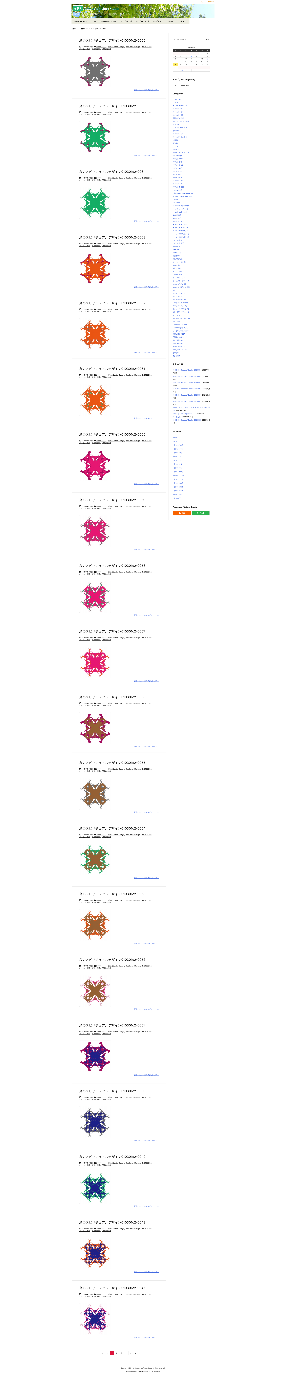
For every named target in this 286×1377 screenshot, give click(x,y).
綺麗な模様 (96, 49)
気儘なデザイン (180, 350)
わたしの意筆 (178, 243)
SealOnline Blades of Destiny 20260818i (187, 370)
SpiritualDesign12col (181, 206)
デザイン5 (178, 165)
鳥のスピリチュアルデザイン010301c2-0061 (112, 369)
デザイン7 (177, 171)
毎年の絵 (177, 131)
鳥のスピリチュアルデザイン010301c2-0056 (112, 697)
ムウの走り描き (179, 262)
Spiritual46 (178, 134)
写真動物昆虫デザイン (181, 318)
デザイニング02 (180, 306)
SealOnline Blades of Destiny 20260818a (187, 382)
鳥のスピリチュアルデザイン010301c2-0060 (112, 434)
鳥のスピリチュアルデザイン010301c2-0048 (112, 1222)
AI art (177, 124)
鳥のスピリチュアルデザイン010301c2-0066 (112, 40)
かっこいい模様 (84, 49)
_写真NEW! (178, 118)
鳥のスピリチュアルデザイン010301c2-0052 (112, 960)
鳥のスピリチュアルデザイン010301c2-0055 (112, 763)
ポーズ (176, 249)
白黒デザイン (179, 293)
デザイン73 (178, 159)
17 (175, 62)
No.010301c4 (182, 231)
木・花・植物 (178, 271)
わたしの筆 (178, 240)
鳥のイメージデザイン (181, 152)
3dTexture (177, 156)
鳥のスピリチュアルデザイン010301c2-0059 (112, 500)
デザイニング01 (180, 303)
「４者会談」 (177, 417)
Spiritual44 (178, 184)
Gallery (176, 265)
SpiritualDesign (180, 137)
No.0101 (177, 215)
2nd (175, 199)
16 (207, 59)
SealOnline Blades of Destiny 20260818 (187, 389)
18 (180, 62)
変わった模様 (179, 346)
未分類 (176, 356)
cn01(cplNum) (181, 212)
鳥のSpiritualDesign (133, 47)
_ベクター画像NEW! (181, 121)
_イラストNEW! (180, 127)
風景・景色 (178, 268)
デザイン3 (177, 162)
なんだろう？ (178, 296)
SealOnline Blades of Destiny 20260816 (187, 401)
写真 (176, 321)
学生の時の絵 (178, 259)
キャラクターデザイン (181, 281)
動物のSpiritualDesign (116, 47)
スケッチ (177, 253)
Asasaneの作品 (179, 284)
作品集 (176, 143)
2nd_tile (176, 203)
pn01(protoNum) (182, 209)
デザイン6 (177, 174)
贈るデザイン (179, 278)
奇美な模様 (178, 343)
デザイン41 (178, 187)
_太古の (177, 99)
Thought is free (155, 1371)
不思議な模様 (106, 49)
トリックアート (179, 299)
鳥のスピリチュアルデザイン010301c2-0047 (112, 1288)
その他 (176, 353)
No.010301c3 (182, 228)
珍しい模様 (178, 340)
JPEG (175, 102)
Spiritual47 (178, 109)
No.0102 (177, 218)
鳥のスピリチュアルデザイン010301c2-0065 (112, 106)
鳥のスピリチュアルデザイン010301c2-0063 (112, 237)
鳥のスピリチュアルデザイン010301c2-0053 (112, 894)
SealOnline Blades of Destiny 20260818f (187, 376)
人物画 (176, 246)
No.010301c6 (182, 237)
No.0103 (177, 221)
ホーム (76, 29)
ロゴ (175, 146)
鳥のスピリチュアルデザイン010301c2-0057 (112, 631)
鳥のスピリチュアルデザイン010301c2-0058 (112, 566)
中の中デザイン (180, 325)
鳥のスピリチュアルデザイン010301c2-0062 (112, 303)
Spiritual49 (178, 115)
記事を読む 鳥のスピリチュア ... (146, 90)
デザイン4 (177, 168)
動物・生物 (178, 274)
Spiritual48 (178, 112)
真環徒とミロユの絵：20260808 (184, 414)
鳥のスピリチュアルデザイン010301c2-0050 (112, 1091)
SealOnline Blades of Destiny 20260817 (187, 395)
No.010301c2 (87, 29)
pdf (175, 140)
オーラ (176, 315)
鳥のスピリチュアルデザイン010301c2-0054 (112, 828)
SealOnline (181, 106)
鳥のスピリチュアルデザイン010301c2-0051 (112, 1025)
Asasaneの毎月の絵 (181, 287)
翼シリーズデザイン (181, 309)
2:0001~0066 (101, 47)
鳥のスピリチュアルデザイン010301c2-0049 (112, 1157)
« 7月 (182, 70)
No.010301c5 (182, 234)
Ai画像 (176, 149)
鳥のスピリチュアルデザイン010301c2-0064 (112, 172)
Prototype (177, 190)
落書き (176, 256)
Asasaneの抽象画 (180, 328)
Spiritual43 (178, 181)
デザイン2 (177, 178)
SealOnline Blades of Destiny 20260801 (187, 420)
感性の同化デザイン (181, 312)
